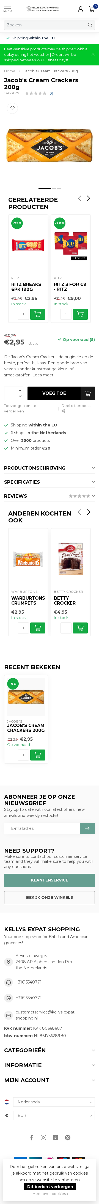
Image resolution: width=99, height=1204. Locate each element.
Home (9, 71)
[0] (92, 8)
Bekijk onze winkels (49, 897)
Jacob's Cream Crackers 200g (51, 71)
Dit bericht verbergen (50, 1186)
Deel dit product (76, 406)
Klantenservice (49, 880)
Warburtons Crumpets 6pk (28, 601)
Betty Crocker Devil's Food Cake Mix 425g (70, 601)
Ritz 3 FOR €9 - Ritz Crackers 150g (70, 287)
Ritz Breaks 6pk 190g (26, 287)
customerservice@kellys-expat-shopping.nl (46, 1015)
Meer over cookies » (50, 1194)
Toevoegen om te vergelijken (20, 408)
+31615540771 (29, 982)
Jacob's (11, 93)
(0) (50, 93)
